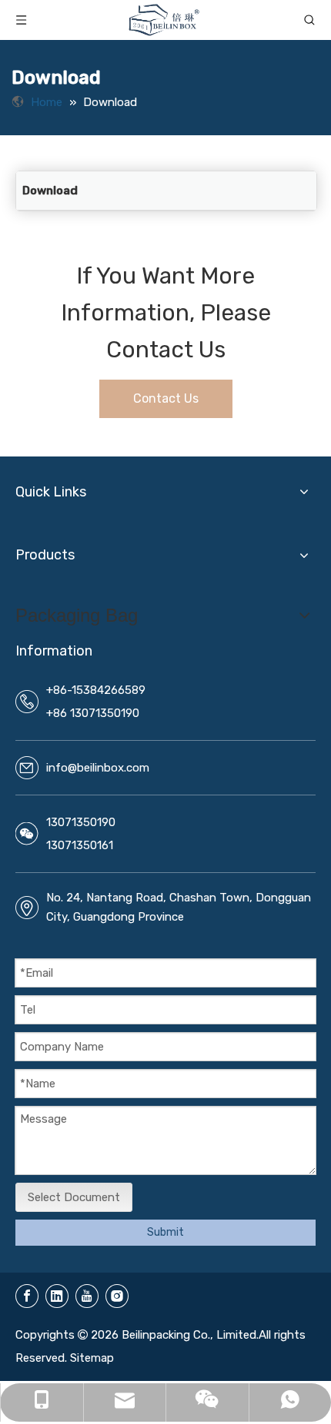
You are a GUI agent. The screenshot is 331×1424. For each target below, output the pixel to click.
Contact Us (166, 398)
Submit (165, 1232)
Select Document (74, 1197)
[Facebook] (26, 1296)
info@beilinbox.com (97, 768)
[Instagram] (117, 1296)
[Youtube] (87, 1296)
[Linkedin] (57, 1296)
